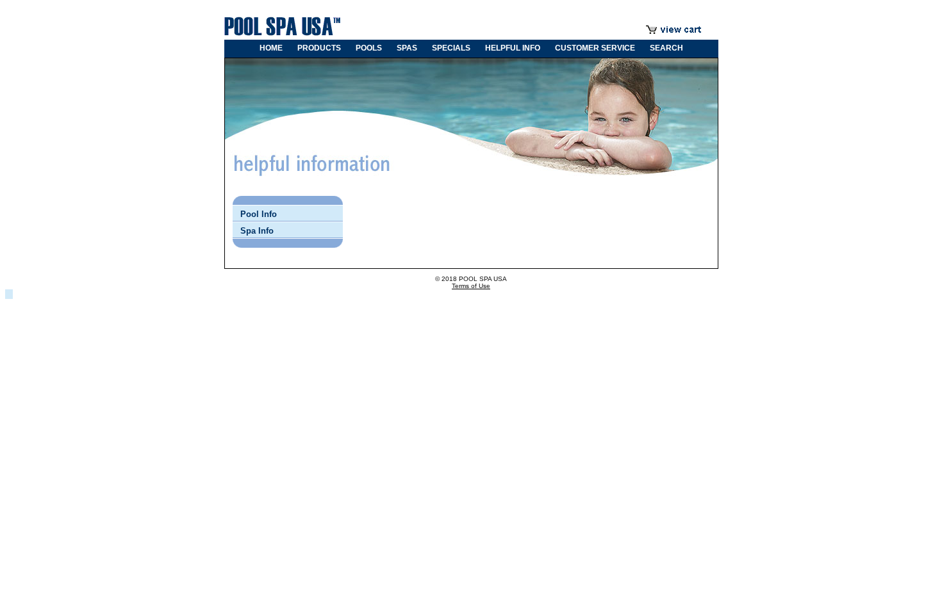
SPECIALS (451, 48)
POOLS (369, 48)
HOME (271, 48)
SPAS (407, 48)
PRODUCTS (319, 48)
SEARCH (666, 48)
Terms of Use (471, 285)
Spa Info (257, 231)
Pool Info (258, 214)
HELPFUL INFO (512, 48)
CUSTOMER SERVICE (595, 48)
